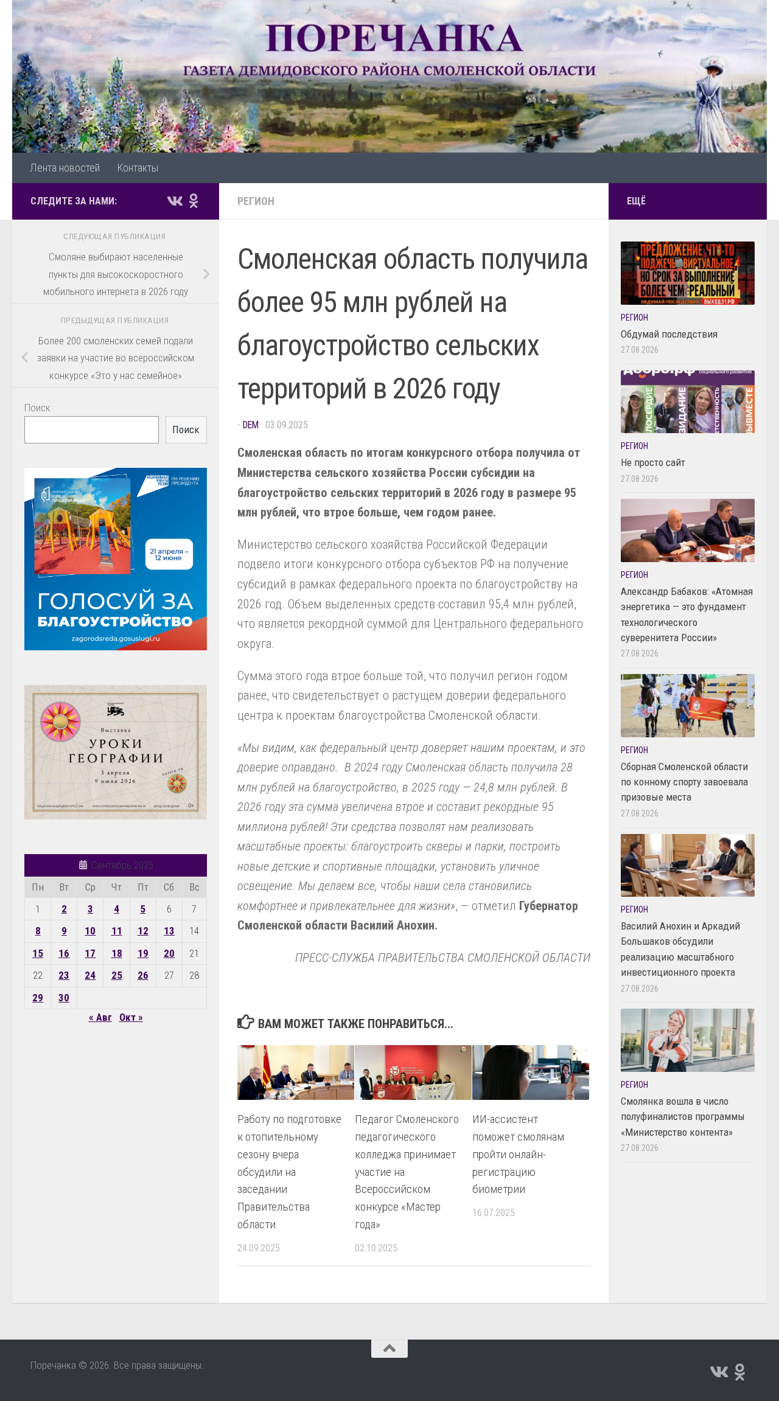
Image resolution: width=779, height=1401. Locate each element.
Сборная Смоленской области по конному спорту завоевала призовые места (684, 782)
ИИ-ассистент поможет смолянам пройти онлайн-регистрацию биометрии (518, 1154)
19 (143, 953)
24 (90, 975)
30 (63, 998)
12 (143, 931)
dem (251, 425)
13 (169, 931)
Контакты (137, 167)
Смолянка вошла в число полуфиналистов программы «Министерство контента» (683, 1116)
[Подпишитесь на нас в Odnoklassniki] (193, 200)
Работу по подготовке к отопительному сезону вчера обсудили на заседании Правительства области (289, 1171)
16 (63, 953)
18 (116, 953)
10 (90, 931)
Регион (255, 201)
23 (63, 975)
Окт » (131, 1017)
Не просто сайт (653, 462)
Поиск (37, 408)
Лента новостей (65, 167)
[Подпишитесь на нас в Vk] (174, 200)
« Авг (100, 1017)
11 (116, 931)
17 (90, 953)
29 (37, 998)
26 (143, 975)
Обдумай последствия (669, 334)
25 (116, 975)
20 (169, 953)
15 (37, 953)
